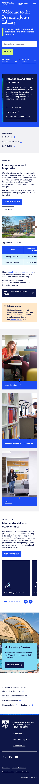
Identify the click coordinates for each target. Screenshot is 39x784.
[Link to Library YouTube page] (16, 757)
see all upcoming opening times (20, 272)
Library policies (19, 745)
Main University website (22, 739)
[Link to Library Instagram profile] (4, 757)
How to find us (18, 734)
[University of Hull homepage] (15, 4)
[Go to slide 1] (6, 602)
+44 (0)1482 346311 (20, 727)
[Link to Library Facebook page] (10, 757)
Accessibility (6, 768)
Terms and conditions (22, 772)
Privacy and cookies (8, 772)
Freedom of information (19, 768)
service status (16, 319)
